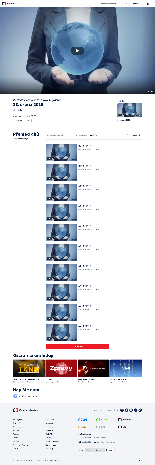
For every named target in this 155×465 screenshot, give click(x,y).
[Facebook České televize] (126, 410)
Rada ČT (49, 434)
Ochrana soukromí (41, 460)
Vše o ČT (16, 448)
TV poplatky (17, 427)
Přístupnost (54, 460)
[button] (77, 50)
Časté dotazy (51, 445)
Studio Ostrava (51, 430)
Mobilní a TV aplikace (21, 445)
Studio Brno (50, 427)
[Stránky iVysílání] (124, 420)
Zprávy (28, 120)
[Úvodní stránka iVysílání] (10, 3)
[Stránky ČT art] (100, 427)
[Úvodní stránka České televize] (25, 410)
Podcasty (16, 434)
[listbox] (100, 450)
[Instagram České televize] (122, 410)
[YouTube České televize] (131, 410)
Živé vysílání (17, 423)
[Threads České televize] (140, 410)
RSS (140, 460)
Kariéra (48, 438)
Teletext (16, 430)
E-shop (16, 441)
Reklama (49, 423)
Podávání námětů (52, 441)
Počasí (15, 438)
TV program (17, 419)
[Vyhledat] (71, 135)
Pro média (50, 419)
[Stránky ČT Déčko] (82, 427)
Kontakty (49, 448)
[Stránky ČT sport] (102, 420)
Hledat (126, 3)
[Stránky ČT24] (82, 420)
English (30, 460)
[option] (90, 450)
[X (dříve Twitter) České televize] (135, 410)
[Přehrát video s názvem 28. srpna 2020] (77, 51)
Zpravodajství (18, 120)
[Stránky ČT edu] (122, 427)
